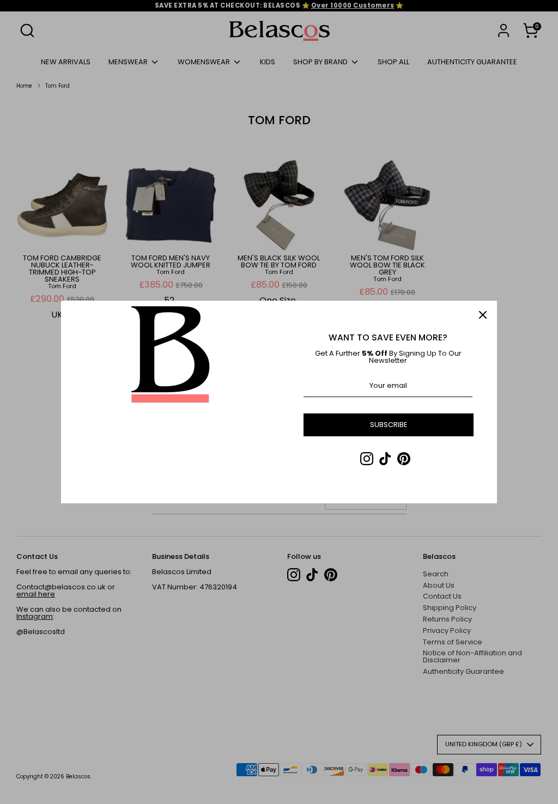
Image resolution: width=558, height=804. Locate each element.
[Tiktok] (385, 458)
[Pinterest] (403, 458)
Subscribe (389, 424)
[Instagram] (366, 458)
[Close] (483, 315)
